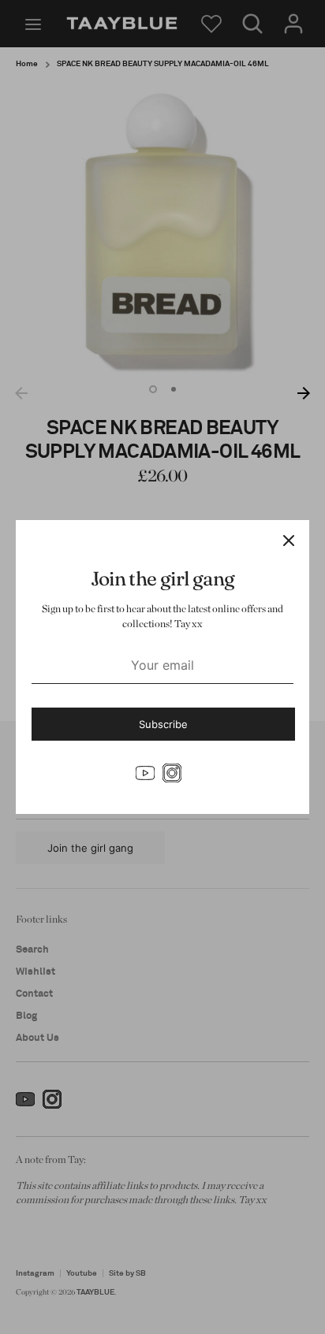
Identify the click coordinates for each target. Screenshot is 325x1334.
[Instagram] (171, 773)
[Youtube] (145, 773)
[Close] (288, 540)
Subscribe (163, 724)
